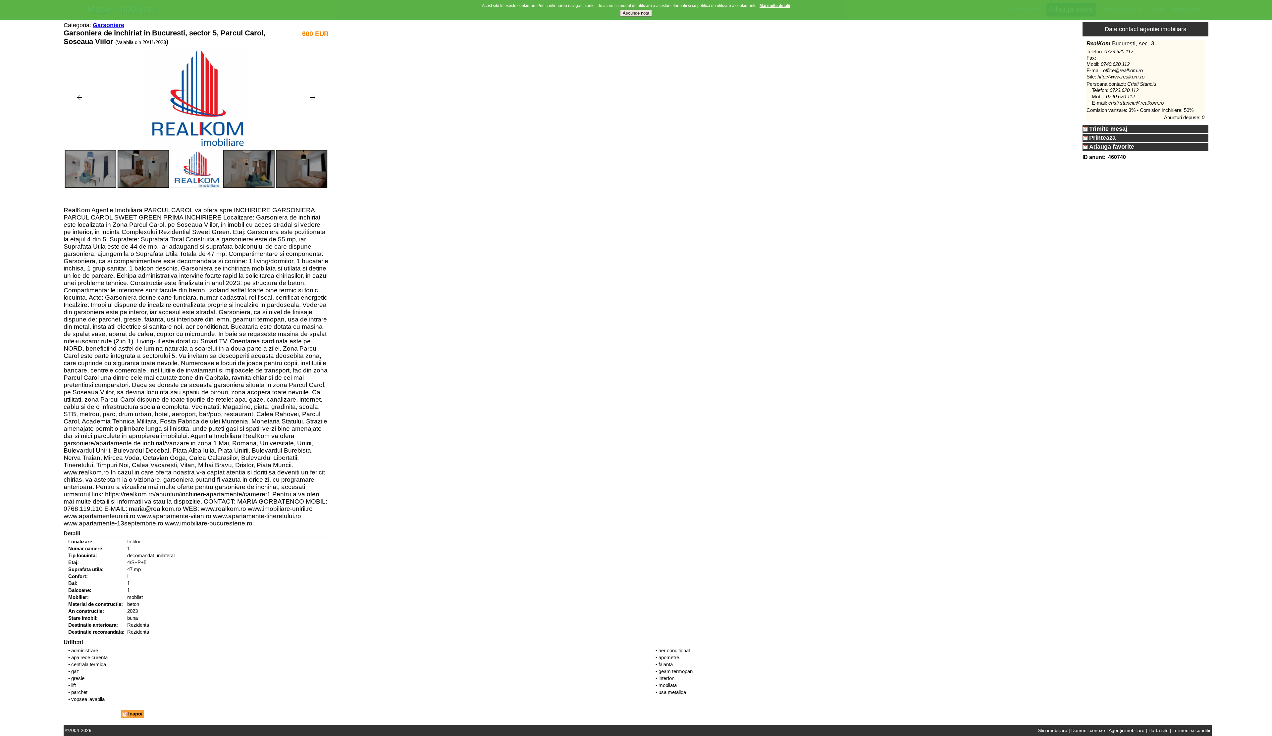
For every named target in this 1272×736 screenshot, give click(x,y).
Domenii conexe (1088, 730)
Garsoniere (108, 25)
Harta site (1158, 730)
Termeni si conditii (1191, 730)
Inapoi (134, 713)
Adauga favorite (1110, 146)
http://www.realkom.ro (1120, 76)
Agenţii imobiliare (1126, 730)
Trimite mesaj (1107, 128)
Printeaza (1101, 137)
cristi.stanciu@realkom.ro (1136, 103)
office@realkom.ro (1123, 70)
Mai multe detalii (775, 5)
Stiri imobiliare (1052, 730)
